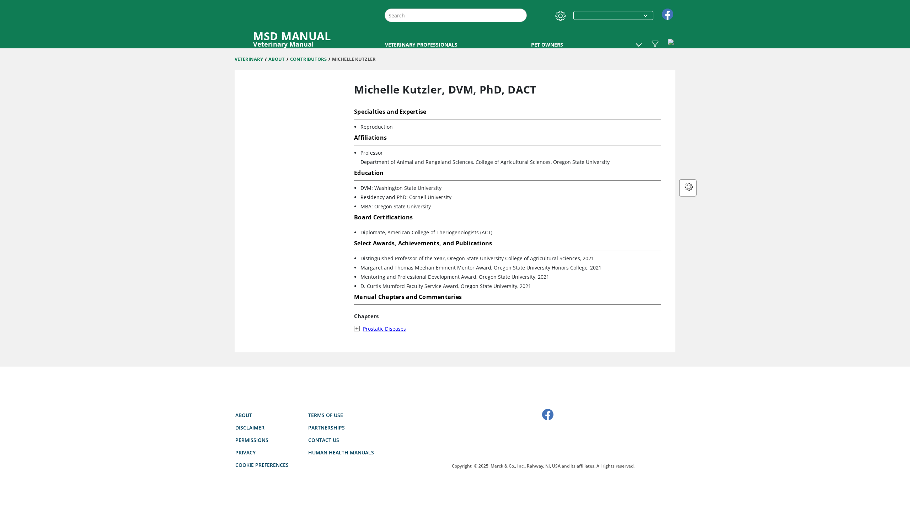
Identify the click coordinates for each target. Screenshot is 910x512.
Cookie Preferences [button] (262, 465)
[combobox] (456, 15)
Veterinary (249, 59)
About (276, 59)
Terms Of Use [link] (325, 415)
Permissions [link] (251, 440)
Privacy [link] (245, 452)
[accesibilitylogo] (543, 444)
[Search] (520, 15)
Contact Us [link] (323, 440)
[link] (667, 13)
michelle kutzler (354, 59)
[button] (639, 41)
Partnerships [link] (326, 427)
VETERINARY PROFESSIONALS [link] (421, 44)
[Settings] (559, 14)
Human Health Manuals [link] (341, 452)
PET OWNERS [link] (547, 44)
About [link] (243, 415)
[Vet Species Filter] (655, 43)
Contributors (308, 59)
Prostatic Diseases (384, 328)
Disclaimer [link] (249, 427)
